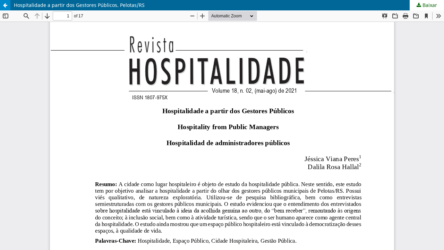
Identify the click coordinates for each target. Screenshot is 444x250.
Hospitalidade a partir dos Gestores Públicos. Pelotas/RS (79, 5)
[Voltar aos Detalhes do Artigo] (5, 5)
